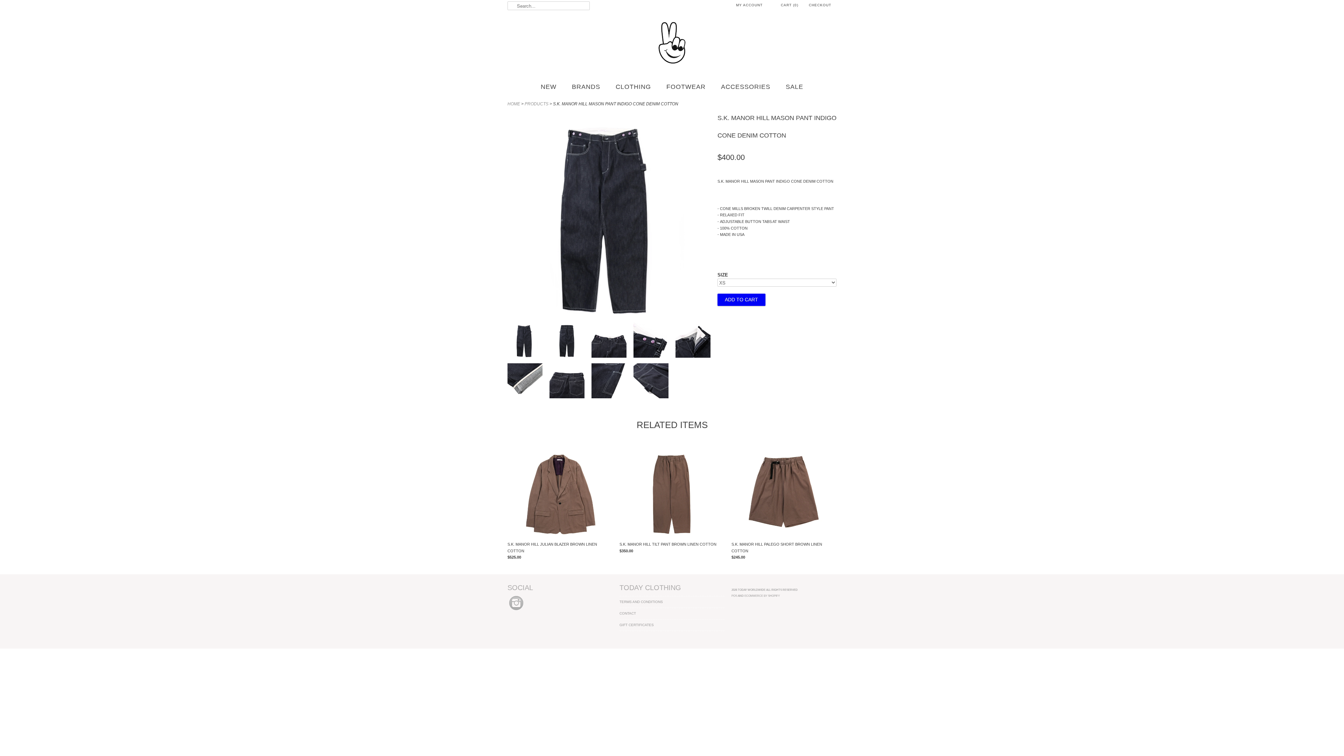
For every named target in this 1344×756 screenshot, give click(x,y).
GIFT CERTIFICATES (637, 625)
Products (536, 104)
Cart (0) (789, 5)
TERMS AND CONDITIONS (641, 602)
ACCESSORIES (745, 86)
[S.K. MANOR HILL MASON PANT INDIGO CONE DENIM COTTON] (524, 341)
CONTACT (628, 613)
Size (723, 275)
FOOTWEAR (686, 86)
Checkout (820, 5)
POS (734, 595)
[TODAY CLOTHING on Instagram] (516, 610)
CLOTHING (633, 86)
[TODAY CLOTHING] (671, 43)
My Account (749, 5)
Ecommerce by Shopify (762, 595)
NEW (548, 86)
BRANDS (586, 86)
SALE (794, 86)
